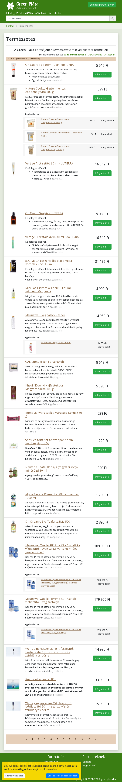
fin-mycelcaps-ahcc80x (40, 679)
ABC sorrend (95, 54)
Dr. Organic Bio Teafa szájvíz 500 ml (49, 521)
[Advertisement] (61, 196)
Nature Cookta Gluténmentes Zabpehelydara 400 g (45, 90)
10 (89, 739)
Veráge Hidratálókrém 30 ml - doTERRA (52, 237)
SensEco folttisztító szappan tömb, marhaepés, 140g (49, 441)
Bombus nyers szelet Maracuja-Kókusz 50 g (53, 414)
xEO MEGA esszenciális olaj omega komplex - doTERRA (48, 262)
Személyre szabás (14, 775)
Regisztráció (89, 765)
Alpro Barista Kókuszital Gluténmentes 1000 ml (52, 496)
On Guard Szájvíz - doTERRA (44, 213)
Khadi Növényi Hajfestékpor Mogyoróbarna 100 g (44, 387)
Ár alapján (109, 54)
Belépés (87, 761)
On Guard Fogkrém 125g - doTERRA (49, 65)
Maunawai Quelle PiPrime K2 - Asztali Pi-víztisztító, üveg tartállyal (52, 600)
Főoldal (10, 25)
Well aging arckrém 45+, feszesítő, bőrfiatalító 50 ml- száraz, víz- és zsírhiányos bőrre (48, 706)
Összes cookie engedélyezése (62, 775)
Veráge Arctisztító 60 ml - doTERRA (49, 163)
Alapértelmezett (74, 54)
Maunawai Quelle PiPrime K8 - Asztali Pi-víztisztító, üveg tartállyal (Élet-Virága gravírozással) (61, 582)
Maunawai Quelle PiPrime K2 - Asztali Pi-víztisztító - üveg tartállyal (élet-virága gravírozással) (52, 548)
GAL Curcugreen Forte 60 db (44, 362)
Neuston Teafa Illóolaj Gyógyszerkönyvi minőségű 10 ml (52, 468)
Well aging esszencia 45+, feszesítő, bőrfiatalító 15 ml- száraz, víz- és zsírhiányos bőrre (49, 652)
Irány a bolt (101, 74)
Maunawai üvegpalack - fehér (45, 315)
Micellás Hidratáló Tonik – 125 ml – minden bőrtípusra (49, 289)
